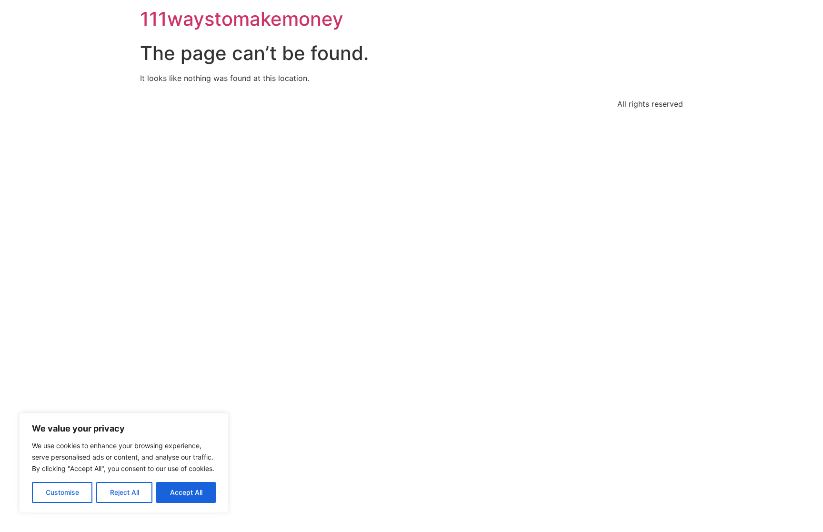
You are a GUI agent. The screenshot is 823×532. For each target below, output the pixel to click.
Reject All (124, 492)
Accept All (186, 492)
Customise (62, 492)
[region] (124, 463)
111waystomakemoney (241, 18)
